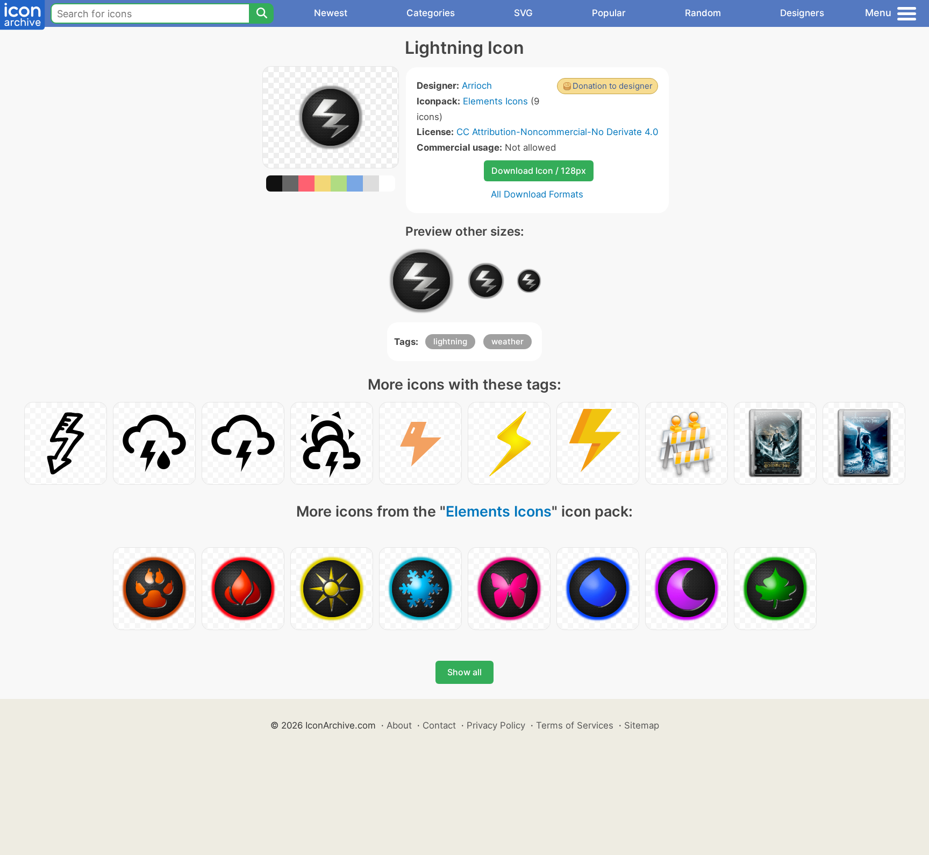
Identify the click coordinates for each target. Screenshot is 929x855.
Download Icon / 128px (538, 170)
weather (507, 341)
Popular (609, 13)
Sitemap (641, 725)
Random (703, 13)
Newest (330, 13)
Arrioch (477, 85)
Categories (430, 13)
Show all (464, 672)
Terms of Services (574, 725)
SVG (523, 13)
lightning (450, 341)
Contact (439, 725)
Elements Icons (495, 101)
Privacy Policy (496, 725)
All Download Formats (537, 194)
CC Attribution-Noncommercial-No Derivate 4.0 (557, 131)
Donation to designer (613, 86)
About (399, 725)
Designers (802, 13)
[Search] (261, 13)
